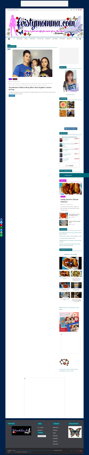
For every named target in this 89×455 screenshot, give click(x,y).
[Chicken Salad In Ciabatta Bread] (63, 223)
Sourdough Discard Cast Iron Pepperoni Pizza (74, 215)
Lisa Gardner (65, 140)
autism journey (28, 83)
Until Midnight (66, 159)
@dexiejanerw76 (68, 175)
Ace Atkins (65, 146)
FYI (14, 38)
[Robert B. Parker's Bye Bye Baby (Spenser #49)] (61, 143)
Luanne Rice (65, 160)
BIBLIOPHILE (69, 38)
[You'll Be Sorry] (61, 139)
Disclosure (19, 38)
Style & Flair (40, 38)
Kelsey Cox (65, 155)
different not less (12, 85)
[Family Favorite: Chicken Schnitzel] (70, 189)
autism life (33, 83)
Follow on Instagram (71, 128)
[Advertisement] (44, 4)
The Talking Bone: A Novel (68, 149)
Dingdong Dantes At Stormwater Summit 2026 (69, 240)
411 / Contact (41, 427)
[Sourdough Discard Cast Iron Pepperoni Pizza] (63, 216)
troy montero (44, 85)
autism (11, 83)
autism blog (22, 83)
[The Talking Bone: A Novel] (61, 149)
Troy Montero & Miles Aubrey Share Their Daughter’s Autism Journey (30, 88)
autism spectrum (39, 83)
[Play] (71, 264)
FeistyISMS (55, 38)
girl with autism (18, 85)
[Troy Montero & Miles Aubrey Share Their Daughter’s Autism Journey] (32, 63)
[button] (64, 276)
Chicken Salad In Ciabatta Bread (74, 222)
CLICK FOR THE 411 (70, 94)
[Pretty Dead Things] (61, 154)
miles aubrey (39, 85)
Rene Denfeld (65, 150)
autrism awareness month (47, 83)
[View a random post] (80, 38)
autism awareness (16, 83)
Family (26, 38)
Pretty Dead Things (67, 154)
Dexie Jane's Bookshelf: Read (69, 137)
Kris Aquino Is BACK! (63, 238)
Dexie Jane (18, 81)
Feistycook (32, 38)
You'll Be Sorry (66, 139)
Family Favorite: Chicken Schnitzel (69, 200)
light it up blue (33, 85)
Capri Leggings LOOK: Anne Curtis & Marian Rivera (70, 232)
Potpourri (62, 38)
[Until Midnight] (61, 159)
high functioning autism (26, 85)
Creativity (47, 38)
